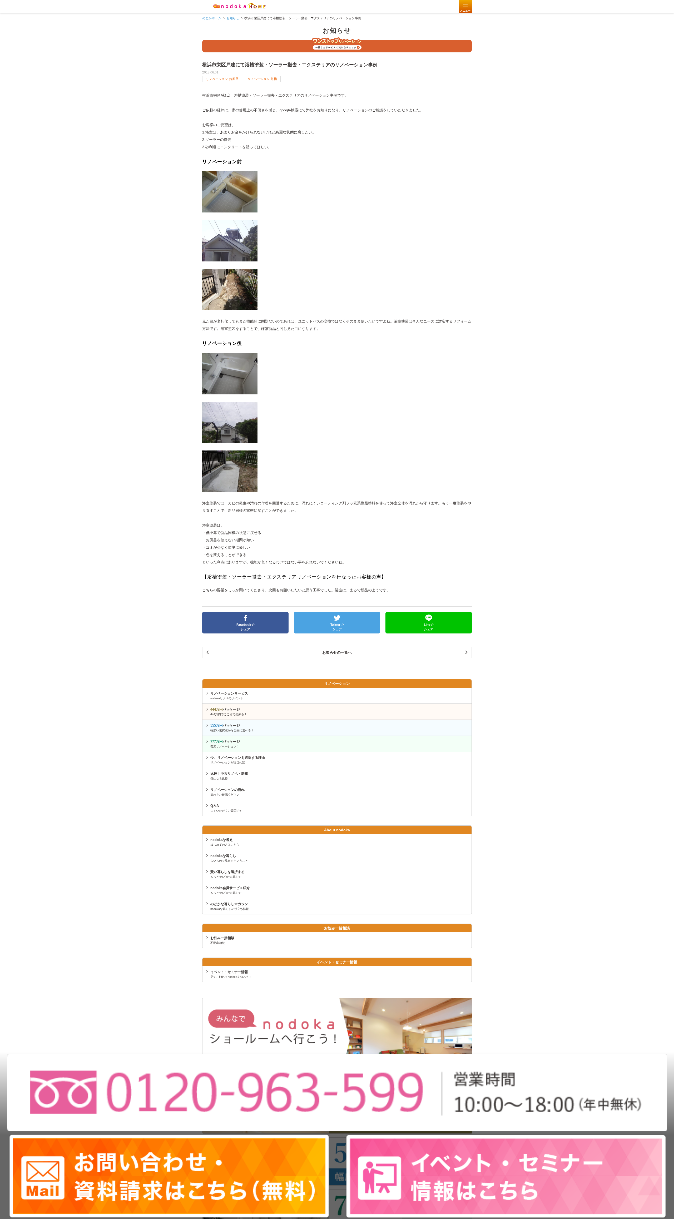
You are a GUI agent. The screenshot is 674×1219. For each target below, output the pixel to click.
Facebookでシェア (245, 627)
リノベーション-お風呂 (222, 79)
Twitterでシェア (337, 627)
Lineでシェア (428, 627)
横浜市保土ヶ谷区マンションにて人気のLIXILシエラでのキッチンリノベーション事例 (466, 652)
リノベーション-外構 (262, 79)
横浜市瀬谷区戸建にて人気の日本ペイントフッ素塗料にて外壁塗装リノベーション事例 (207, 652)
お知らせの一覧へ (337, 652)
